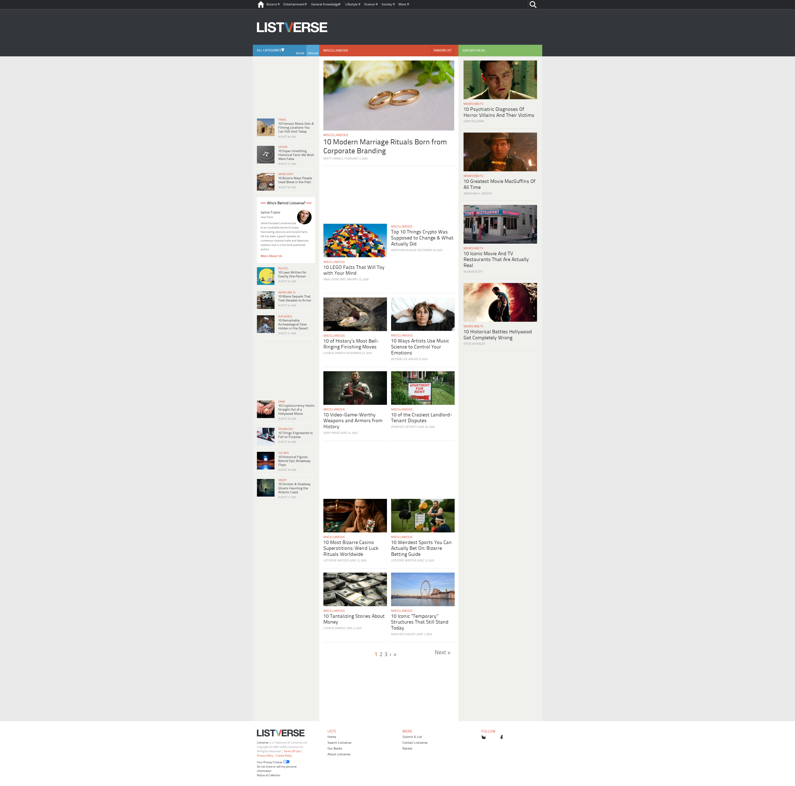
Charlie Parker (334, 353)
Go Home (261, 4)
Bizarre (271, 4)
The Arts (283, 453)
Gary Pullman (474, 121)
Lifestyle (351, 4)
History (283, 147)
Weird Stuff (285, 174)
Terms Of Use (292, 751)
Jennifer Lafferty (404, 427)
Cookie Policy (284, 755)
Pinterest (500, 737)
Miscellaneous (335, 135)
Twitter (483, 737)
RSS (509, 737)
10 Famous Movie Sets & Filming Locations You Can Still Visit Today (296, 127)
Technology (285, 429)
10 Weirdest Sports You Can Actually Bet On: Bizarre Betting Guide (421, 548)
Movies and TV (286, 292)
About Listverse (339, 754)
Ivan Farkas (331, 433)
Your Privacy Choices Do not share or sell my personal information (276, 767)
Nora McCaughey (403, 634)
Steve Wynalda (474, 344)
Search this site (533, 4)
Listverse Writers (336, 560)
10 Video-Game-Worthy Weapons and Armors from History (353, 421)
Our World (285, 316)
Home (332, 737)
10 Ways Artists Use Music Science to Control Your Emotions (420, 347)
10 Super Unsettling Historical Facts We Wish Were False (296, 155)
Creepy (282, 480)
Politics (283, 268)
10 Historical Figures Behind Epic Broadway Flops (294, 461)
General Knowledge (325, 4)
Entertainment (294, 4)
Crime (281, 401)
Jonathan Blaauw (404, 250)
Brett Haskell (333, 158)
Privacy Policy (265, 755)
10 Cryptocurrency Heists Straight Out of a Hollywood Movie (296, 409)
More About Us (271, 256)
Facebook (492, 737)
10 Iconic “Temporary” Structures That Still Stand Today (419, 622)
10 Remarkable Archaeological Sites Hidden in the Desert (293, 324)
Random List (442, 50)
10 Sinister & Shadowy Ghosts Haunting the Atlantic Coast (294, 488)
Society (387, 4)
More (402, 4)
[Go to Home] (292, 44)
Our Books (335, 748)
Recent (300, 53)
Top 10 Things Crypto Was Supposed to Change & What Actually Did (422, 238)
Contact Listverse (415, 743)
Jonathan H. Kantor (478, 193)
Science (369, 4)
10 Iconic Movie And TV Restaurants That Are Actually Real (496, 259)
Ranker (407, 748)
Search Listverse (339, 743)
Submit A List (412, 737)
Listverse (262, 742)
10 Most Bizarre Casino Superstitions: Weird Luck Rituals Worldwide (350, 548)
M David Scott (473, 271)
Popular (313, 53)
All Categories (269, 50)
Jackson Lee (399, 359)
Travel (282, 120)
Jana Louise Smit (334, 279)
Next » (442, 653)
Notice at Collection (268, 775)
